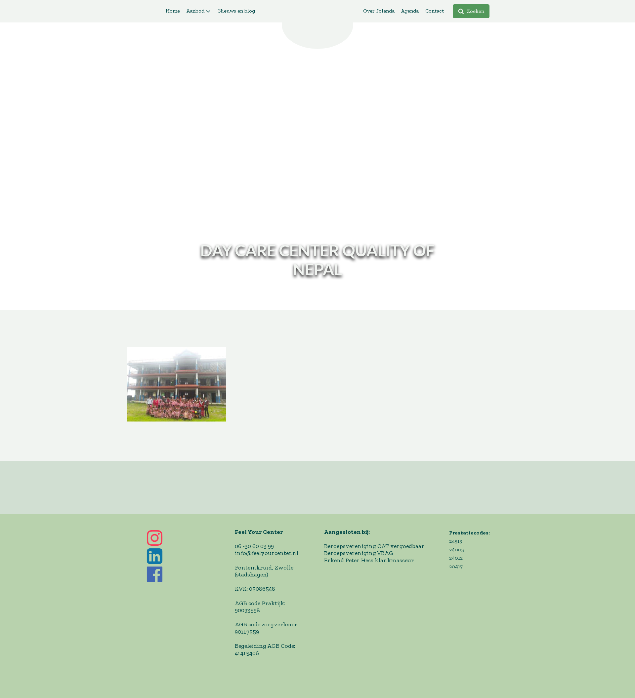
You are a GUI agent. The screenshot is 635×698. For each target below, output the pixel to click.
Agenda (410, 11)
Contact (434, 11)
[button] (471, 11)
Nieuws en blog (236, 11)
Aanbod (195, 11)
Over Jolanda (379, 11)
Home (173, 11)
